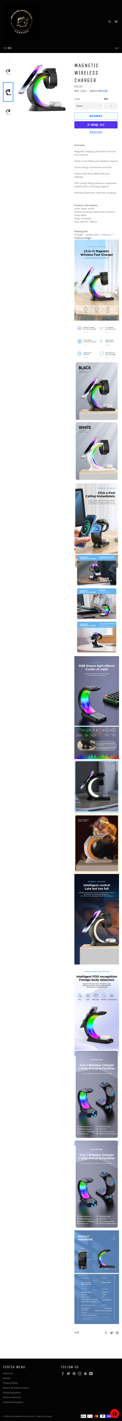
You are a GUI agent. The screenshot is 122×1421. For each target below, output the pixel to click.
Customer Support (13, 1402)
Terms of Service (12, 1397)
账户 (117, 48)
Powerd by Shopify (44, 1416)
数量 (106, 99)
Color (77, 99)
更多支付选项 (96, 132)
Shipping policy (11, 1392)
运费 (105, 91)
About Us (8, 1373)
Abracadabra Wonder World (22, 1416)
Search (7, 1378)
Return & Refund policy (16, 1387)
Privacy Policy (10, 1382)
